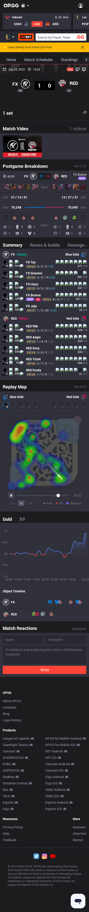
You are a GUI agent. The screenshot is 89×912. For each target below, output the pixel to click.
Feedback (9, 840)
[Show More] (25, 5)
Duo (5, 789)
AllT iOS (51, 757)
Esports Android (56, 802)
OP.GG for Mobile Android (63, 738)
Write (44, 669)
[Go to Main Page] (11, 5)
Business (79, 827)
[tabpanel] (44, 314)
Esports (8, 802)
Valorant (9, 751)
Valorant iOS (54, 770)
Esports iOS (53, 809)
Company (9, 707)
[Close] (82, 47)
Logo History (12, 720)
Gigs (6, 809)
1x (21, 503)
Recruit (78, 840)
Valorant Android (57, 764)
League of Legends (16, 738)
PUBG (7, 764)
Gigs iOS (51, 783)
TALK (6, 796)
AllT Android (54, 751)
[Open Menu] (80, 5)
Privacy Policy (13, 827)
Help (6, 833)
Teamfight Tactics (15, 745)
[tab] (14, 245)
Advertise (79, 833)
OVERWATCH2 (13, 757)
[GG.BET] (26, 37)
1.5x (29, 503)
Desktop (8, 777)
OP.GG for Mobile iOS (60, 745)
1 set (8, 113)
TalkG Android (55, 789)
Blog (6, 713)
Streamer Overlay (15, 783)
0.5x (12, 503)
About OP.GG (12, 701)
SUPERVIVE (11, 770)
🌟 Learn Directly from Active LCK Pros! (28, 47)
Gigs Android (54, 777)
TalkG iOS (52, 796)
